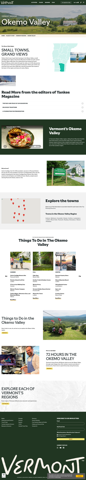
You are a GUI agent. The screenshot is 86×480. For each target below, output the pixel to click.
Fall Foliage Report (62, 436)
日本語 (20, 424)
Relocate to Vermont (6, 426)
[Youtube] (60, 448)
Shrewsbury (72, 219)
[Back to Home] (7, 2)
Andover (48, 218)
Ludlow (48, 219)
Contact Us (34, 426)
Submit (70, 439)
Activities (34, 2)
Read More (13, 299)
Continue (79, 476)
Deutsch (20, 420)
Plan (53, 2)
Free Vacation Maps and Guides (39, 422)
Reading (66, 219)
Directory (34, 418)
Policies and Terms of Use (38, 424)
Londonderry (77, 218)
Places (41, 2)
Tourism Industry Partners (8, 424)
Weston (78, 219)
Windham (49, 221)
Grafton (70, 218)
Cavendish (60, 218)
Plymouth (60, 219)
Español (20, 422)
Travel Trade (5, 422)
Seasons (47, 2)
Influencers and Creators (7, 420)
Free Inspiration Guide (66, 2)
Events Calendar (36, 420)
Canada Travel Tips (23, 426)
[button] (19, 214)
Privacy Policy (58, 477)
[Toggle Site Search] (80, 2)
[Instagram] (57, 448)
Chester (65, 218)
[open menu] (83, 2)
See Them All (5, 403)
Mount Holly (54, 219)
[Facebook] (63, 448)
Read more (4, 332)
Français (20, 418)
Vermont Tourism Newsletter (64, 434)
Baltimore (53, 218)
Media (3, 418)
